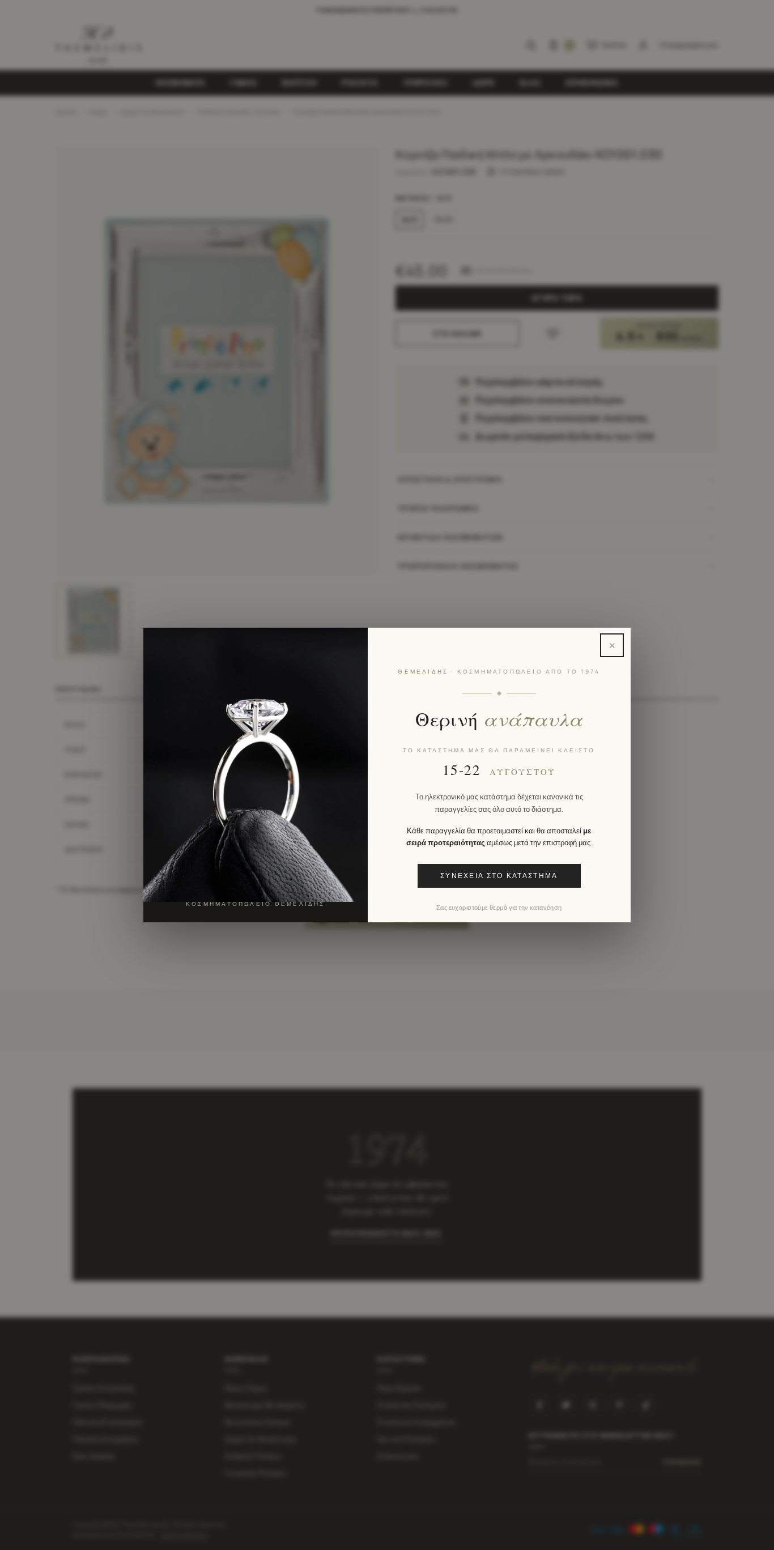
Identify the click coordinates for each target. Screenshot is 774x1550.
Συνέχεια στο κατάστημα (499, 875)
